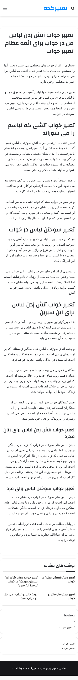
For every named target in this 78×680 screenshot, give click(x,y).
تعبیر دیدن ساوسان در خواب (61, 596)
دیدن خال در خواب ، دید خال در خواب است (20, 596)
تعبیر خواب (68, 643)
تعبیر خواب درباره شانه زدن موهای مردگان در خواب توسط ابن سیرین (21, 581)
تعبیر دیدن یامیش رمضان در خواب (58, 579)
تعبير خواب (65, 627)
